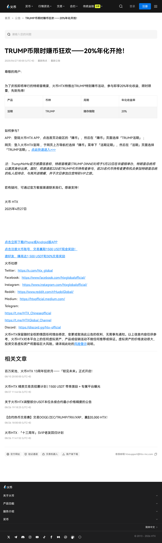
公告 (18, 18)
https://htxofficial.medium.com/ (42, 299)
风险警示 (80, 344)
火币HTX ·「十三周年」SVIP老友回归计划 (34, 433)
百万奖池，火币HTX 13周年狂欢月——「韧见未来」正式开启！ (49, 371)
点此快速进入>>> (43, 150)
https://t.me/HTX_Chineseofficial (28, 313)
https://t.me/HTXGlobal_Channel (28, 320)
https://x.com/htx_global (35, 270)
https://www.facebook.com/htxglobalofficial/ (53, 277)
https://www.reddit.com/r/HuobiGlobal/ (45, 292)
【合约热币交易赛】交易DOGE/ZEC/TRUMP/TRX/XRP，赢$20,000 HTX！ (57, 417)
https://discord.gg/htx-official (40, 327)
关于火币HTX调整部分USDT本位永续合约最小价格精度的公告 (48, 402)
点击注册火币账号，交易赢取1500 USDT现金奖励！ (41, 249)
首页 (7, 18)
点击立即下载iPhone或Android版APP (31, 242)
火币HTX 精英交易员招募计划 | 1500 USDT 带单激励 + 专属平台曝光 (52, 386)
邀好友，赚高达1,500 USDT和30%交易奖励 (35, 256)
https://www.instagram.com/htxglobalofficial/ (54, 285)
